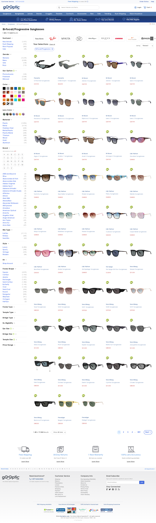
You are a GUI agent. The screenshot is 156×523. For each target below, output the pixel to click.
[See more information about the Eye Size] (11, 329)
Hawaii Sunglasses (88, 231)
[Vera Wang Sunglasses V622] (69, 290)
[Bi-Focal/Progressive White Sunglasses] (7, 96)
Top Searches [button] (78, 520)
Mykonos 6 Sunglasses (66, 118)
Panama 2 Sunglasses (42, 118)
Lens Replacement (60, 496)
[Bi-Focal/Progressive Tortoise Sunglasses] (7, 92)
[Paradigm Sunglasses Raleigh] (93, 404)
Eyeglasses (7, 14)
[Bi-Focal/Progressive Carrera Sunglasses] (119, 38)
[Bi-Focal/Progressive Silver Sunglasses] (19, 92)
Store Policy (84, 490)
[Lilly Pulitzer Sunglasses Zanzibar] (141, 140)
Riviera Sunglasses (88, 194)
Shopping (58, 489)
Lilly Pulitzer (134, 153)
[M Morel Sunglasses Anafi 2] (93, 140)
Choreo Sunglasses (136, 382)
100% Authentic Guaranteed (89, 504)
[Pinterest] (113, 490)
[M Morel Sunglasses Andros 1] (69, 140)
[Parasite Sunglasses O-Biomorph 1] (69, 64)
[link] (60, 510)
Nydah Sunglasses (88, 345)
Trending (107, 14)
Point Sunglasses (64, 344)
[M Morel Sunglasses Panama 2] (45, 102)
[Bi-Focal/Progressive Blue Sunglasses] (15, 88)
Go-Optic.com (64, 516)
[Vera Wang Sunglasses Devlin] (93, 366)
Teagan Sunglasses (64, 420)
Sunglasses (19, 14)
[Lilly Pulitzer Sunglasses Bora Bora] (45, 253)
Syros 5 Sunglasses (136, 80)
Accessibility (84, 492)
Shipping (57, 479)
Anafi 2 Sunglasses (88, 156)
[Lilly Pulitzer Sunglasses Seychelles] (69, 177)
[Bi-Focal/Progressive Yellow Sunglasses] (15, 96)
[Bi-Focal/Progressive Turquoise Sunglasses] (15, 99)
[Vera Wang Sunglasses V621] (93, 291)
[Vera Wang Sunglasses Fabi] (45, 366)
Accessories (81, 14)
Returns (57, 481)
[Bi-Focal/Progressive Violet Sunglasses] (23, 114)
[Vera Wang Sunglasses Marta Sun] (117, 328)
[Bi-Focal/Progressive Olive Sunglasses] (19, 99)
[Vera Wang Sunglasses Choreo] (141, 366)
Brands (39, 14)
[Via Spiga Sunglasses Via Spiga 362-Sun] (117, 253)
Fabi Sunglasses (39, 382)
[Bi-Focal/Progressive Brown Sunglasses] (11, 88)
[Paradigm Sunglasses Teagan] (69, 404)
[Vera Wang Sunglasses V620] (117, 290)
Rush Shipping (120, 14)
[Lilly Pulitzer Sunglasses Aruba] (69, 253)
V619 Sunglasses (136, 307)
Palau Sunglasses (112, 194)
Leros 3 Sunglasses (112, 118)
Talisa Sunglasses (40, 344)
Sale (99, 14)
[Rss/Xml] (119, 490)
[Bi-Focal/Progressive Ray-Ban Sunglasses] (52, 38)
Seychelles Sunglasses (66, 194)
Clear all (52, 44)
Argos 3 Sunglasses (41, 156)
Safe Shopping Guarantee (112, 504)
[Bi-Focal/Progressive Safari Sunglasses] (4, 103)
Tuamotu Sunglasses (41, 194)
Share (153, 24)
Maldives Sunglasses (65, 231)
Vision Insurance (85, 481)
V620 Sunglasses (112, 307)
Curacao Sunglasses (113, 231)
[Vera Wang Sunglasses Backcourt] (45, 404)
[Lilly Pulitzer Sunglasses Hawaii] (93, 215)
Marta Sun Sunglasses (113, 344)
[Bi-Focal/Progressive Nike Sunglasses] (132, 38)
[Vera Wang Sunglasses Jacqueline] (141, 328)
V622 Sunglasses (64, 307)
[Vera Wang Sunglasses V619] (141, 290)
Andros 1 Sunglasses (65, 156)
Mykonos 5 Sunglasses (90, 118)
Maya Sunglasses (40, 231)
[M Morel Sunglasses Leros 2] (141, 102)
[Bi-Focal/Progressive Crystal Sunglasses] (15, 92)
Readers (59, 14)
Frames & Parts (59, 487)
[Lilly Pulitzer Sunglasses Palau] (117, 177)
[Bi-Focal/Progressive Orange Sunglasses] (4, 99)
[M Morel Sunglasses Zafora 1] (117, 64)
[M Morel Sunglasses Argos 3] (45, 140)
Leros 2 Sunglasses (136, 118)
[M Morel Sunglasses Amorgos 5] (117, 140)
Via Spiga (109, 267)
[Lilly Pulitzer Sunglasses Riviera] (93, 177)
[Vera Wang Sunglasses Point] (69, 328)
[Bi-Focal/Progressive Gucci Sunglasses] (106, 38)
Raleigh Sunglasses (89, 420)
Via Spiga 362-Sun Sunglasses (116, 269)
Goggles (49, 14)
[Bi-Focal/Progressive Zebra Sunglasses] (7, 103)
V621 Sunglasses (88, 307)
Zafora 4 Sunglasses (89, 81)
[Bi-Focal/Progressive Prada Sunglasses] (79, 38)
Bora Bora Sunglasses (41, 269)
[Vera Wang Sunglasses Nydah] (93, 328)
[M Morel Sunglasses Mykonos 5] (93, 102)
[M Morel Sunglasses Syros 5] (141, 64)
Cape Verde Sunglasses (138, 231)
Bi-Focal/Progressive (23, 24)
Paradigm (61, 417)
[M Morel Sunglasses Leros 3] (117, 102)
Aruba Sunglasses (64, 269)
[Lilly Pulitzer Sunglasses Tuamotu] (45, 177)
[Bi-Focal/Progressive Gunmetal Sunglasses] (23, 92)
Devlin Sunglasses (88, 382)
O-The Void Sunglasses (42, 80)
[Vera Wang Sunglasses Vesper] (141, 253)
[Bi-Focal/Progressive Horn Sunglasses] (11, 99)
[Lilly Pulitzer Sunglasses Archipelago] (93, 253)
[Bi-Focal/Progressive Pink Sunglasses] (11, 92)
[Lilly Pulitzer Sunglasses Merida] (141, 177)
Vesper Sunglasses (136, 269)
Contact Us (84, 485)
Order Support (59, 492)
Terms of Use (84, 489)
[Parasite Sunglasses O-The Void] (45, 64)
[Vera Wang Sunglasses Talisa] (45, 328)
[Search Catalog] (59, 8)
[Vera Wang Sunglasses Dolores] (69, 366)
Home (3, 24)
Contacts (70, 14)
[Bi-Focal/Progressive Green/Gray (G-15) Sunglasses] (4, 114)
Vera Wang (133, 266)
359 (138, 432)
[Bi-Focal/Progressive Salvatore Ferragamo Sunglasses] (92, 38)
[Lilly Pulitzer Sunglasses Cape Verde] (141, 215)
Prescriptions (59, 483)
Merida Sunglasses (136, 194)
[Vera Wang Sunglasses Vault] (45, 290)
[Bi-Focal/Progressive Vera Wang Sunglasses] (39, 38)
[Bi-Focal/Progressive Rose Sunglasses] (17, 114)
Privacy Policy (85, 487)
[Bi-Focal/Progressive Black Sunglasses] (4, 88)
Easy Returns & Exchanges (67, 504)
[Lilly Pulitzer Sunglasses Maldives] (69, 215)
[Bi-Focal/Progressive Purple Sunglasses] (19, 96)
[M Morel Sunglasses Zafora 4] (93, 64)
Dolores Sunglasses (65, 382)
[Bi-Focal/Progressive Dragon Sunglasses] (145, 38)
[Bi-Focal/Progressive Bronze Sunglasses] (7, 99)
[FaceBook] (107, 490)
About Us (83, 483)
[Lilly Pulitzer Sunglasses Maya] (45, 215)
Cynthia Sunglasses (113, 382)
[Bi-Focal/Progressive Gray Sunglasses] (7, 88)
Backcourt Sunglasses (41, 420)
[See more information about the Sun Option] (14, 71)
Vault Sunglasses (40, 307)
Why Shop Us (59, 494)
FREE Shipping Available (44, 504)
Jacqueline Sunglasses (138, 345)
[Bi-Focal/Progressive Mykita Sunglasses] (66, 38)
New (92, 14)
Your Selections (40, 44)
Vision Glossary (85, 494)
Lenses (30, 14)
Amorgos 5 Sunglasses (114, 156)
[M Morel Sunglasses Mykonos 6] (69, 102)
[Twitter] (110, 490)
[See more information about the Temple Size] (14, 340)
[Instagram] (116, 490)
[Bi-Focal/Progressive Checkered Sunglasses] (11, 103)
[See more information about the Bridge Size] (13, 334)
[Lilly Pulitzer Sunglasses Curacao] (117, 215)
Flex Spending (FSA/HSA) (88, 479)
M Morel (85, 78)
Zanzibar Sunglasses (137, 156)
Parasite (37, 78)
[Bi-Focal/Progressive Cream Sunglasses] (23, 96)
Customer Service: (7, 1)
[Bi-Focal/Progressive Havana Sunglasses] (4, 92)
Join (141, 482)
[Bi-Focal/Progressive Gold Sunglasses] (23, 88)
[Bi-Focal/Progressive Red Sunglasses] (4, 96)
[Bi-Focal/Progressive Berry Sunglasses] (23, 99)
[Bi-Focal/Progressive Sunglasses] (14, 478)
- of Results (41, 432)
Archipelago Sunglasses (90, 269)
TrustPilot (82, 510)
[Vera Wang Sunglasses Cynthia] (117, 366)
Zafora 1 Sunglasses (113, 80)
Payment (57, 490)
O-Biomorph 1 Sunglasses (67, 80)
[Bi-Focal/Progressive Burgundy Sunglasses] (11, 96)
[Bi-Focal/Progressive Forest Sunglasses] (19, 88)
